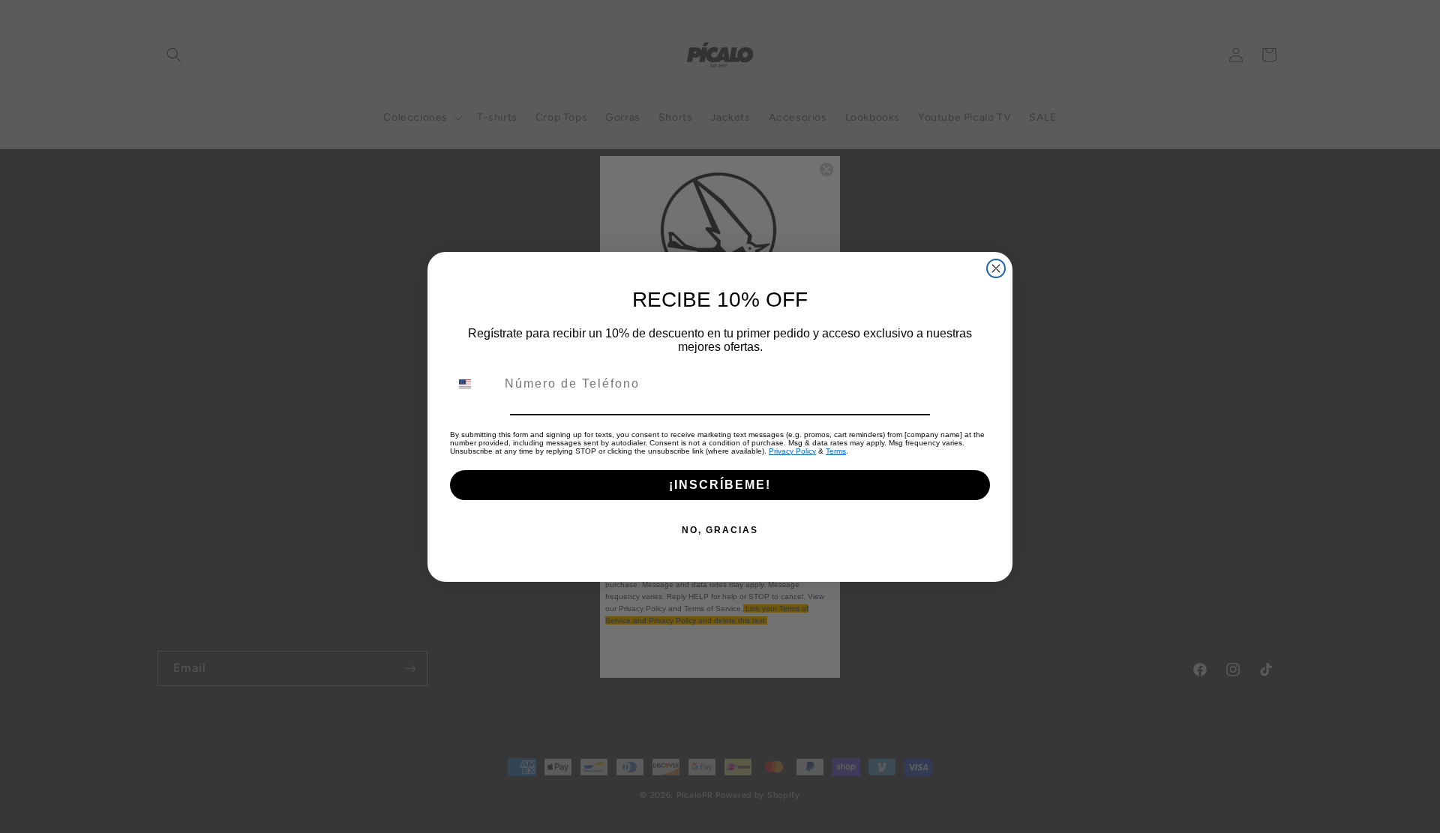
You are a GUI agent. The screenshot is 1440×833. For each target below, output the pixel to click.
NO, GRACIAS (720, 530)
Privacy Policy (792, 451)
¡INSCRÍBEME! (720, 484)
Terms (836, 451)
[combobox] (474, 384)
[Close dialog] (996, 268)
